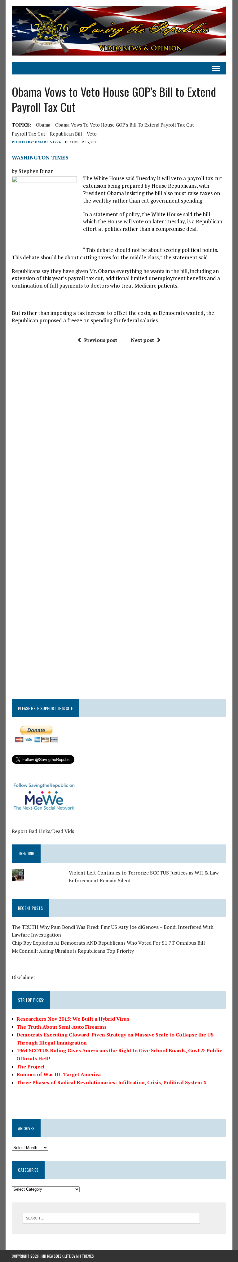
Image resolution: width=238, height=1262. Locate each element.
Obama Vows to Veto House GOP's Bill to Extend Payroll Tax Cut (124, 125)
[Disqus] (119, 442)
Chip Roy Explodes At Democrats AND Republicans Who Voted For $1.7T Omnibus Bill (108, 942)
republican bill (66, 134)
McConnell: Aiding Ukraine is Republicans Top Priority (73, 950)
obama (43, 125)
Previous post (100, 340)
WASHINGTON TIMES (40, 157)
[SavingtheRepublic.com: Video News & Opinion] (119, 31)
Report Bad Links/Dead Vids (43, 831)
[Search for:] (111, 1217)
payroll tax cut (28, 134)
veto (92, 134)
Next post (142, 340)
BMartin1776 (48, 142)
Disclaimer (23, 977)
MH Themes (85, 1256)
